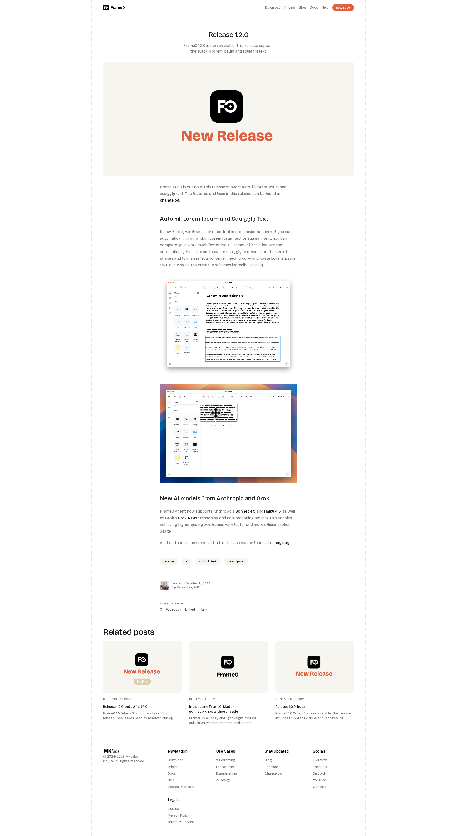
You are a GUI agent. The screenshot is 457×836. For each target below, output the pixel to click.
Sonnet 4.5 (245, 511)
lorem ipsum (236, 561)
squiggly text (207, 561)
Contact (319, 787)
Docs (314, 7)
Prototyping (225, 767)
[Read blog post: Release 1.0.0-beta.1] (314, 683)
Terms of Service (181, 822)
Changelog (273, 774)
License (174, 809)
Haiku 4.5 (272, 511)
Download (273, 7)
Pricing (289, 7)
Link (204, 610)
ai (186, 561)
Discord (319, 774)
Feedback (272, 767)
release (169, 561)
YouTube (319, 780)
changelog (169, 200)
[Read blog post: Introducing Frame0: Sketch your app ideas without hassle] (228, 683)
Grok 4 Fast (188, 518)
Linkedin (191, 610)
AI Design (223, 780)
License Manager (181, 787)
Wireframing (225, 760)
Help (325, 7)
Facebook (173, 610)
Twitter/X (320, 760)
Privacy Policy (179, 815)
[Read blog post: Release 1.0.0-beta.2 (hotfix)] (142, 683)
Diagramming (226, 774)
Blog (302, 7)
